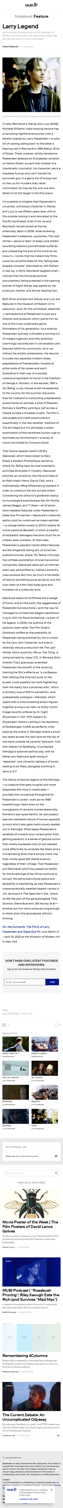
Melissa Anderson (10, 1371)
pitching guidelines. (11, 1485)
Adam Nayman (10, 46)
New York (27, 1013)
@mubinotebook (13, 1457)
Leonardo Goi (8, 1435)
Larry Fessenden (11, 1013)
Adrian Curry (8, 1247)
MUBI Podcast (9, 1312)
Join (52, 982)
